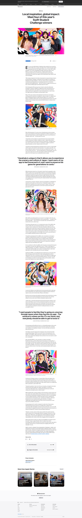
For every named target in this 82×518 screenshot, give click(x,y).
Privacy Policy (34, 516)
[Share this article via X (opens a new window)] (52, 61)
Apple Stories (54, 6)
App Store (42, 510)
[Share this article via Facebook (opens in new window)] (50, 61)
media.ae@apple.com (29, 461)
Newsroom (20, 6)
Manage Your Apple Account (33, 505)
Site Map (42, 516)
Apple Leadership (55, 506)
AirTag (18, 511)
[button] (49, 2)
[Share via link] (56, 61)
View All (61, 469)
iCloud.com (30, 506)
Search (61, 6)
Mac (18, 505)
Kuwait (63, 516)
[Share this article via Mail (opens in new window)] (54, 61)
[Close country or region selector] (63, 1)
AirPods (19, 510)
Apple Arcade (43, 506)
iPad (18, 506)
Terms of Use (38, 516)
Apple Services (49, 6)
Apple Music (42, 505)
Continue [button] (60, 1)
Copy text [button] (51, 444)
